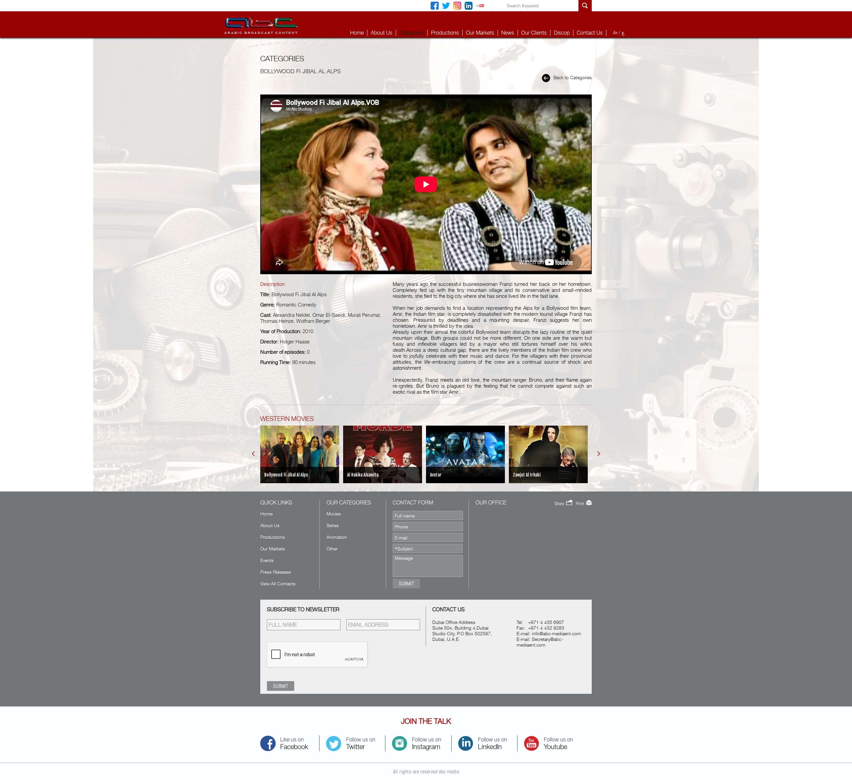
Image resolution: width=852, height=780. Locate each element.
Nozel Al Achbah (526, 475)
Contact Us (590, 33)
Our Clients (534, 33)
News (507, 33)
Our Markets (480, 33)
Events (267, 560)
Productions (445, 33)
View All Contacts (278, 583)
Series (332, 525)
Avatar (353, 475)
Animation (336, 537)
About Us (381, 33)
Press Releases (275, 572)
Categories (411, 33)
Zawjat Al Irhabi (444, 475)
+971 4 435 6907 (546, 622)
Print (581, 503)
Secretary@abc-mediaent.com (540, 642)
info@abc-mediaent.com (556, 633)
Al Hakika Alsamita (280, 475)
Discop (562, 33)
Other (331, 548)
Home (357, 33)
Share (560, 503)
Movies (333, 513)
